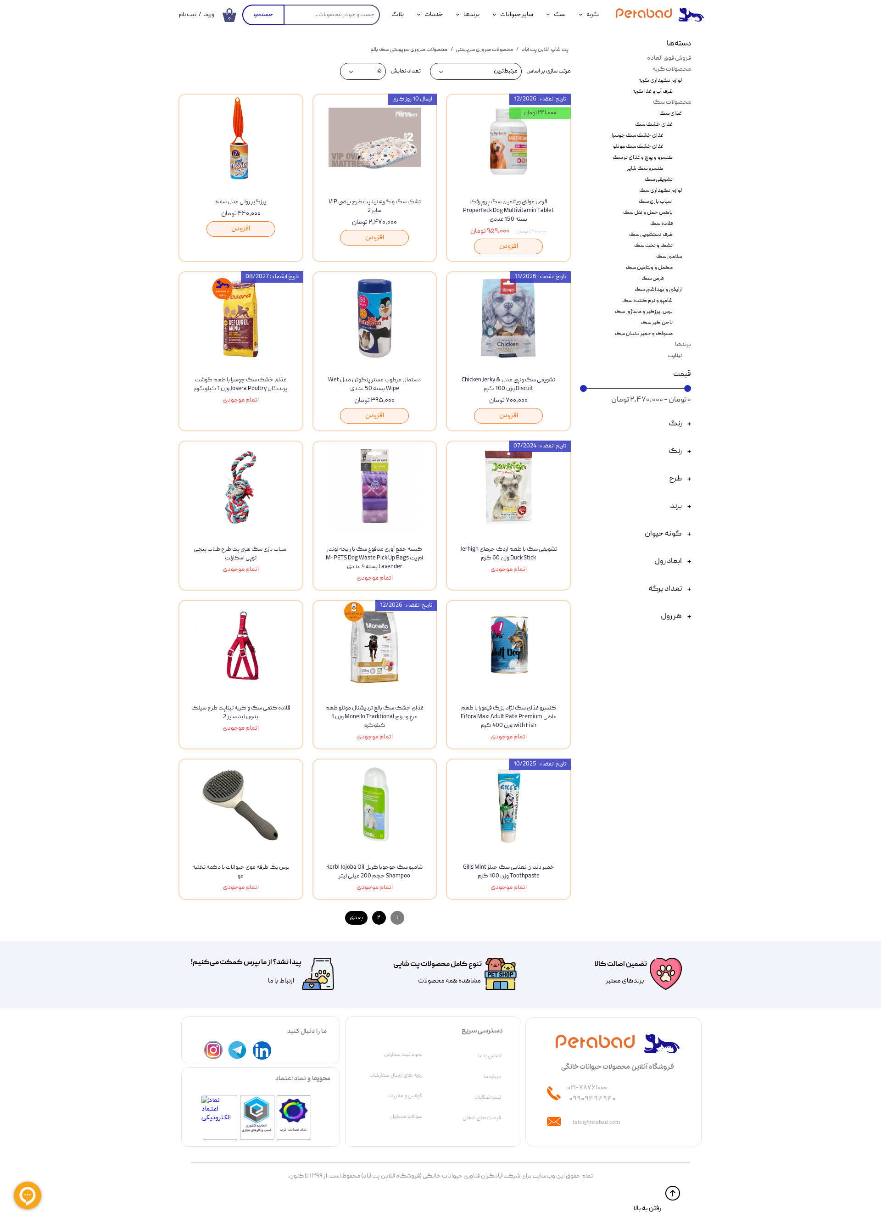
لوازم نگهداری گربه (660, 80)
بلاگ (397, 14)
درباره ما (492, 1076)
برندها (471, 14)
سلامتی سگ (669, 257)
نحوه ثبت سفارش (403, 1054)
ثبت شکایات (487, 1097)
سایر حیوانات (516, 14)
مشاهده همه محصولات (449, 981)
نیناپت (675, 356)
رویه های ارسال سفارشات (396, 1075)
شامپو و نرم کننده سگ (647, 301)
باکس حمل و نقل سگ (648, 213)
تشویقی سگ (659, 180)
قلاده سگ (661, 224)
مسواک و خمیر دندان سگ (644, 334)
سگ (560, 14)
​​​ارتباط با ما (280, 981)
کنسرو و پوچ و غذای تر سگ (643, 158)
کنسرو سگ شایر (645, 169)
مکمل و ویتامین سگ (649, 268)
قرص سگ (652, 279)
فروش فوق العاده (669, 58)
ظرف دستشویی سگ (651, 235)
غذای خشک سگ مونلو (638, 147)
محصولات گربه (671, 69)
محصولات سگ (672, 102)
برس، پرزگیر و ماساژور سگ (644, 312)
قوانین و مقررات (405, 1096)
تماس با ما (489, 1056)
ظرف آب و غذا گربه (652, 91)
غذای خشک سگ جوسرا (638, 136)
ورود (209, 15)
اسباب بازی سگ (656, 202)
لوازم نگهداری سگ (660, 191)
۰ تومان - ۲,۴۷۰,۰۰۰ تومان (651, 400)
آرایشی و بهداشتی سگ (658, 290)
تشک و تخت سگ (653, 246)
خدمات (433, 14)
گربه (592, 14)
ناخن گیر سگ (657, 323)
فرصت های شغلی (482, 1118)
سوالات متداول (406, 1116)
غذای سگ (670, 113)
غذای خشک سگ (654, 124)
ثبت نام (187, 15)
